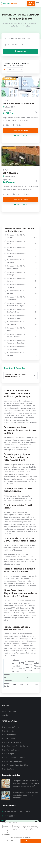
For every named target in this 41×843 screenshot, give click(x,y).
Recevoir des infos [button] (20, 131)
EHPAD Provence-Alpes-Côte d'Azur (14, 765)
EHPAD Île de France (9, 735)
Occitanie (32, 23)
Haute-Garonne (16, 26)
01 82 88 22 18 (9, 816)
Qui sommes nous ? (8, 711)
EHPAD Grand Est (7, 731)
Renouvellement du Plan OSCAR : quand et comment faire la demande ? (25, 795)
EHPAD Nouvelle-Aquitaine (11, 761)
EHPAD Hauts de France (10, 727)
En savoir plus (19, 135)
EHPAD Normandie (8, 739)
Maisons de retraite (18, 23)
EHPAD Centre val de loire (11, 742)
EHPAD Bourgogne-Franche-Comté (14, 746)
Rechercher (21, 51)
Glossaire (4, 715)
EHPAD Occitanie (7, 769)
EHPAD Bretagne (7, 754)
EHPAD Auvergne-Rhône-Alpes (13, 757)
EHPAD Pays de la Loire (10, 750)
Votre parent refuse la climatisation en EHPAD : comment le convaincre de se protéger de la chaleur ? (26, 783)
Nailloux (28, 26)
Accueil (5, 23)
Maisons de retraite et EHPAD (22, 236)
